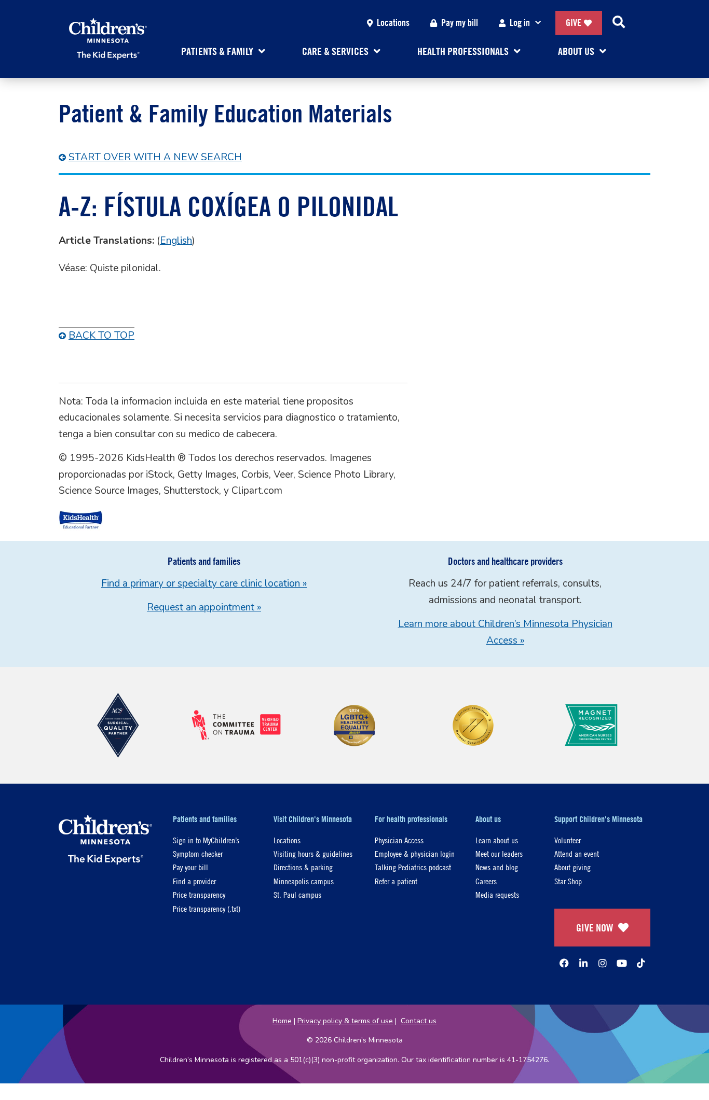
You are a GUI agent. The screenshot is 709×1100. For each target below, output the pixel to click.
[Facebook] (564, 963)
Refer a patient (396, 881)
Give (573, 23)
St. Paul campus (297, 894)
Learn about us (496, 840)
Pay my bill (459, 23)
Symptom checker (198, 853)
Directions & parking (303, 867)
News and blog (496, 867)
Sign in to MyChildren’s (206, 840)
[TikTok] (641, 963)
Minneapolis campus (304, 881)
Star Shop (568, 881)
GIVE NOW (594, 927)
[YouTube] (621, 963)
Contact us (419, 1021)
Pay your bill (190, 867)
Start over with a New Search (155, 157)
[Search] (618, 22)
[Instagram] (602, 963)
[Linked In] (583, 963)
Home (282, 1021)
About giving (572, 867)
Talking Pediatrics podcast (413, 867)
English (176, 240)
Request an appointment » (204, 607)
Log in (520, 23)
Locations (393, 23)
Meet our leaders (499, 853)
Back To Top (101, 335)
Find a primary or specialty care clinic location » (204, 583)
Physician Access (399, 840)
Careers (486, 881)
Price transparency (199, 894)
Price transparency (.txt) (206, 908)
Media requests (497, 894)
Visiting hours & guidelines (313, 853)
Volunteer (567, 840)
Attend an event (576, 853)
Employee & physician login (415, 853)
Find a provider (194, 881)
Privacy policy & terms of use (345, 1021)
